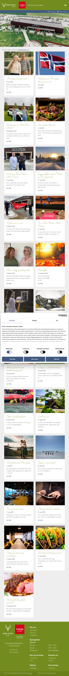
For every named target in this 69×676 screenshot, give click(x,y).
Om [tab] (57, 320)
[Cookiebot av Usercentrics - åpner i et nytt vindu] (59, 315)
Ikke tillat (12, 359)
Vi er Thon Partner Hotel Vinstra (49, 224)
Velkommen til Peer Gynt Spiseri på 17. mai (48, 80)
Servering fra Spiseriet (46, 124)
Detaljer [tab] (34, 320)
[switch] (26, 352)
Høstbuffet (42, 270)
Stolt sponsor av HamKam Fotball (17, 126)
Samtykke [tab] (12, 320)
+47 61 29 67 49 (15, 645)
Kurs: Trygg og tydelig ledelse (18, 270)
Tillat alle (56, 359)
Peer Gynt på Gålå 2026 (16, 78)
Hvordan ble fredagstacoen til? (50, 552)
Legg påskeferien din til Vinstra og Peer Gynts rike (50, 175)
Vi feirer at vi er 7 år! (14, 223)
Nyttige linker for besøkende (49, 508)
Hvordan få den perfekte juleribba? (16, 601)
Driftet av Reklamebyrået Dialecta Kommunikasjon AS (18, 673)
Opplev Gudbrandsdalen (16, 416)
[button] (65, 5)
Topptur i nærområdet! (47, 462)
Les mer (8, 92)
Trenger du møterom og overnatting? (15, 554)
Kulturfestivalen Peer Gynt (18, 462)
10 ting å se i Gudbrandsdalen (49, 367)
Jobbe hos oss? (43, 416)
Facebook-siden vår (23, 50)
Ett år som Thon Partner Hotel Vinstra (16, 175)
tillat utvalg (34, 359)
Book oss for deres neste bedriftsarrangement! (15, 369)
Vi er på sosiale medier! (15, 508)
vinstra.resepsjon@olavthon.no (14, 643)
